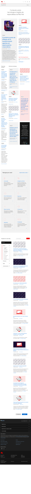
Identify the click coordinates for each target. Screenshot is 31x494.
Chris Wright (2, 80)
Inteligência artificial (4, 60)
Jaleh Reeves (15, 118)
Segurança (4, 90)
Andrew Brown (3, 149)
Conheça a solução (24, 137)
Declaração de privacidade (3, 461)
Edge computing (7, 209)
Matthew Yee (21, 404)
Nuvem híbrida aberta (8, 196)
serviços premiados (3, 437)
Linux (5, 254)
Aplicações (6, 222)
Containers (20, 33)
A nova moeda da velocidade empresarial (20, 299)
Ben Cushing (21, 335)
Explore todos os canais (23, 172)
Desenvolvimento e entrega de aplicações (23, 32)
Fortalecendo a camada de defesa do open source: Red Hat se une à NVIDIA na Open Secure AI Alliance (20, 249)
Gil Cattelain (20, 318)
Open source (2, 163)
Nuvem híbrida (8, 60)
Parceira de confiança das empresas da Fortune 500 (22, 436)
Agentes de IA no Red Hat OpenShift (19, 365)
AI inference (11, 141)
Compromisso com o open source (20, 441)
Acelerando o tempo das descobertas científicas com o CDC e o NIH (20, 334)
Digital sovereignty (23, 33)
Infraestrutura (19, 209)
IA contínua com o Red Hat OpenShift (20, 283)
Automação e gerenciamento (6, 251)
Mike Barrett (25, 30)
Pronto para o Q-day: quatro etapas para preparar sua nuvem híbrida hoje (20, 266)
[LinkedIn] (22, 421)
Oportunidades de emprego (14, 455)
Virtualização (20, 34)
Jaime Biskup (20, 386)
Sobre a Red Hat (2, 455)
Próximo (24, 414)
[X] (27, 421)
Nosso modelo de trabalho (4, 441)
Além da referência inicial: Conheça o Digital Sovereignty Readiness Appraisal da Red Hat (20, 349)
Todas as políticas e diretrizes (24, 461)
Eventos (22, 455)
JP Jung (2, 102)
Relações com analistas (3, 444)
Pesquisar (28, 238)
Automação (6, 181)
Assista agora (21, 61)
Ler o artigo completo (20, 255)
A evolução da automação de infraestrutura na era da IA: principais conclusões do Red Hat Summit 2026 (20, 384)
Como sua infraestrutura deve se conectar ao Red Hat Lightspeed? (20, 403)
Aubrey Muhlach (3, 129)
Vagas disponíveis (18, 444)
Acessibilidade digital (3, 462)
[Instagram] (29, 421)
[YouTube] (24, 421)
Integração (5, 256)
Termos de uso (12, 461)
